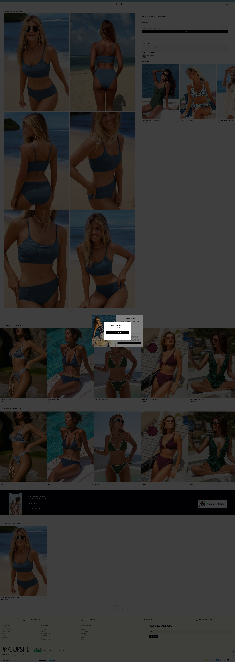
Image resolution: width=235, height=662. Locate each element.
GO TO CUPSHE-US (118, 332)
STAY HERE (117, 336)
